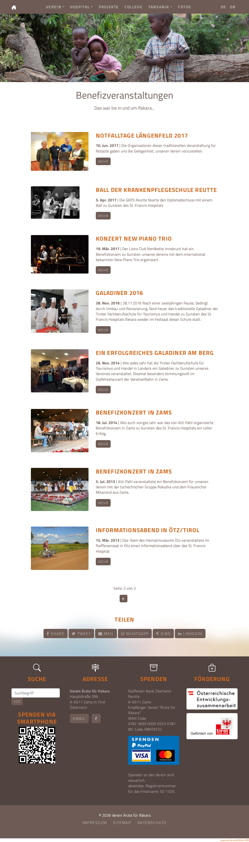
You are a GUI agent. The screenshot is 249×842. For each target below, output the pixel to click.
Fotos (184, 7)
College (133, 7)
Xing (165, 633)
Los (17, 701)
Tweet (83, 633)
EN (233, 7)
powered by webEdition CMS (235, 840)
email (79, 718)
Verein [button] (54, 7)
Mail (108, 633)
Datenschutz (152, 822)
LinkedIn (192, 633)
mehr (103, 161)
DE (223, 7)
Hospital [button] (80, 7)
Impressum (94, 822)
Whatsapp (137, 633)
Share (57, 633)
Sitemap (122, 822)
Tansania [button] (158, 7)
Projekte (109, 7)
